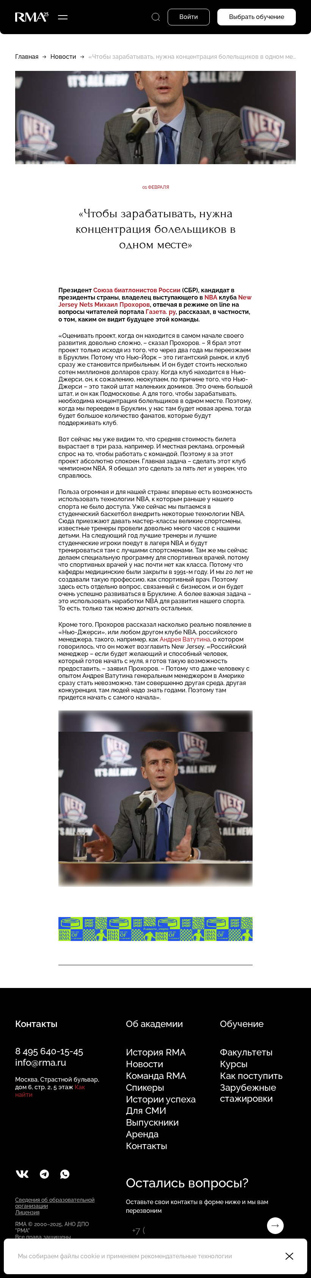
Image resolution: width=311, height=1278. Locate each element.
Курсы (234, 1064)
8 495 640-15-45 (49, 1051)
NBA (210, 297)
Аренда (142, 1134)
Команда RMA (156, 1076)
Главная (26, 56)
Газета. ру (161, 311)
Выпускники (152, 1122)
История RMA (156, 1052)
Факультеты (246, 1052)
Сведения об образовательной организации (54, 1203)
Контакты (146, 1146)
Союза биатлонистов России (137, 290)
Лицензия (27, 1212)
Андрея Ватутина (185, 639)
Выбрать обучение (256, 16)
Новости (63, 56)
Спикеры (145, 1087)
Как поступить (251, 1076)
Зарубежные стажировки (248, 1093)
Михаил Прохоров (122, 304)
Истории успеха (161, 1099)
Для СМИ (146, 1111)
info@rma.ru (40, 1062)
